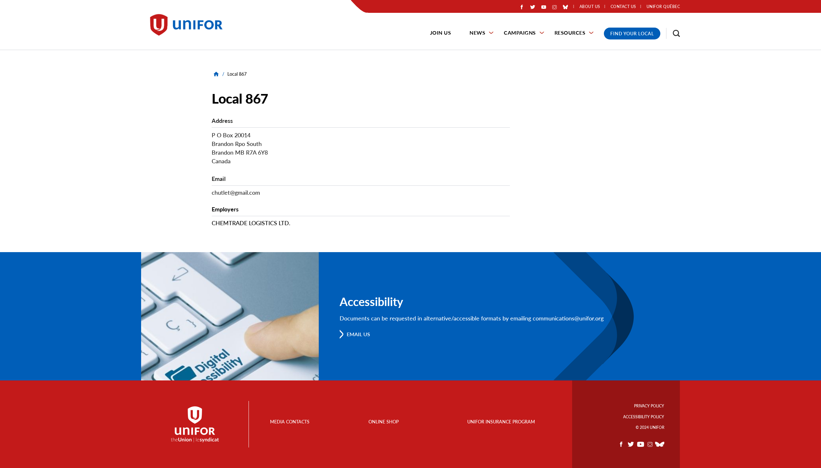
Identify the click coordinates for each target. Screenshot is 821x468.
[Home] (189, 25)
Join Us (440, 33)
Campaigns (520, 33)
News (477, 33)
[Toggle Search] (673, 33)
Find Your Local (632, 33)
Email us (358, 334)
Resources (570, 33)
